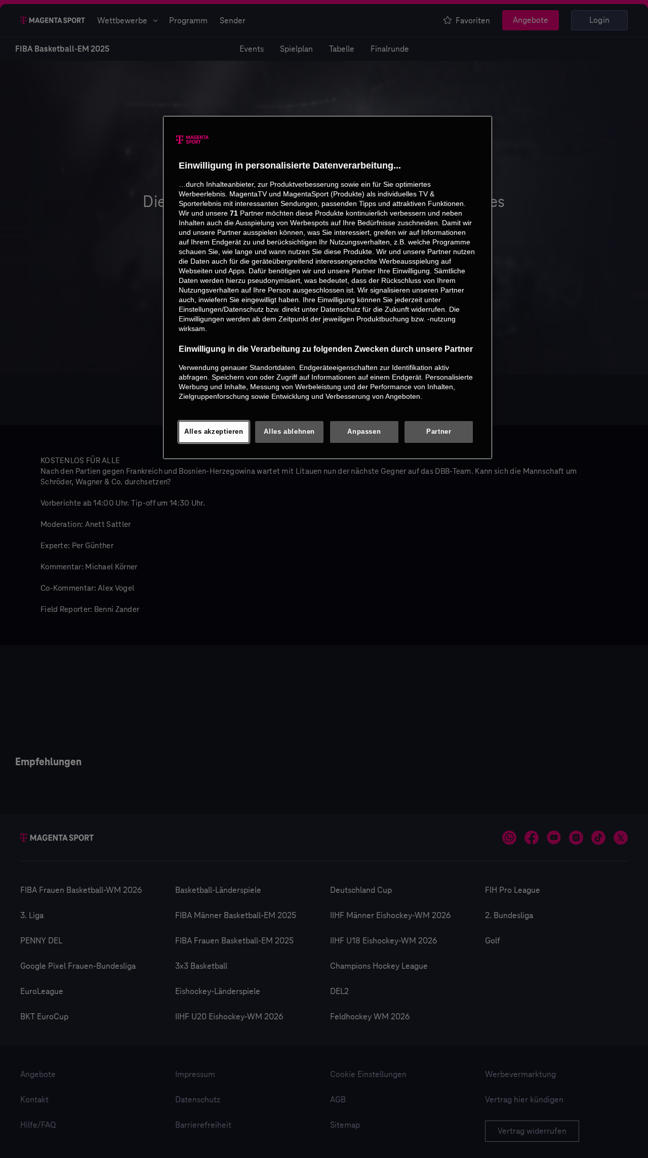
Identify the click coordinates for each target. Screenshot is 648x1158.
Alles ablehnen (289, 431)
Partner (438, 431)
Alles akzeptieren (214, 431)
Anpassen (364, 431)
